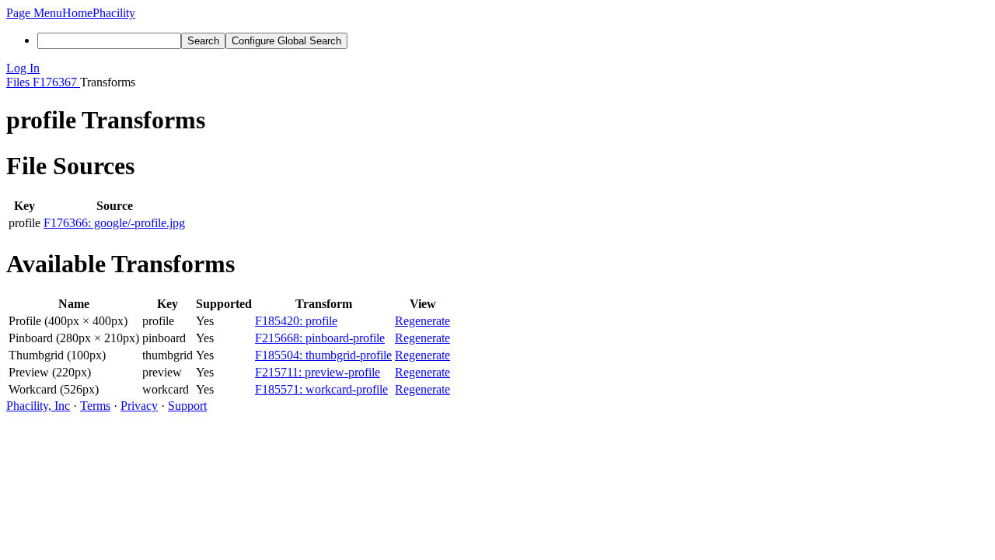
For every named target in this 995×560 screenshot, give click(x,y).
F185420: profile (296, 320)
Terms (95, 405)
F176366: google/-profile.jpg (114, 222)
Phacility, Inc (38, 405)
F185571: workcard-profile (321, 389)
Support (187, 405)
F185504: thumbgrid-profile (323, 355)
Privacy (139, 405)
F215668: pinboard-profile (320, 338)
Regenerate (422, 320)
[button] (34, 12)
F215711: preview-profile (317, 372)
